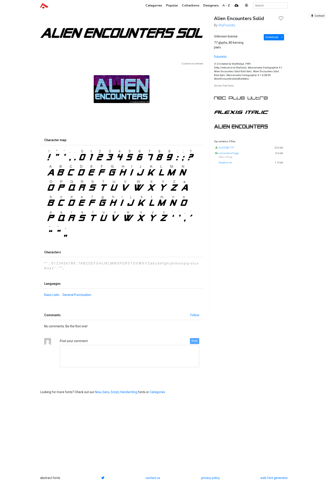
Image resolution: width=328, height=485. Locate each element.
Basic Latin (51, 295)
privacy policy (210, 478)
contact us (152, 478)
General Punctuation (76, 295)
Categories (157, 392)
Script (115, 392)
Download (272, 37)
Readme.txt (225, 162)
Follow (194, 315)
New (98, 392)
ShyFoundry (226, 25)
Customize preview (192, 63)
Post (194, 341)
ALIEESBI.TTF (226, 147)
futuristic (220, 56)
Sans (105, 392)
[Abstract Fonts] (44, 5)
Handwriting (128, 392)
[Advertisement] (121, 116)
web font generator (274, 478)
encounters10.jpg (229, 153)
